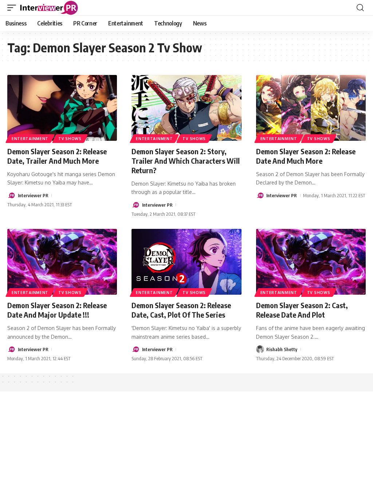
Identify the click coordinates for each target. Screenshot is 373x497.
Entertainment (30, 138)
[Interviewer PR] (49, 7)
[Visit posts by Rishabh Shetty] (260, 349)
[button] (13, 7)
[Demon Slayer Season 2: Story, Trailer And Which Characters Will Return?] (186, 108)
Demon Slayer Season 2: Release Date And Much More (306, 156)
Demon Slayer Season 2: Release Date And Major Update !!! (57, 310)
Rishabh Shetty (281, 349)
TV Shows (70, 138)
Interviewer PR (33, 195)
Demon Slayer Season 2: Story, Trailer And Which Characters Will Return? (185, 161)
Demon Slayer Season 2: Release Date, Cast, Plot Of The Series (181, 310)
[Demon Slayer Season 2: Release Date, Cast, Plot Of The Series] (186, 262)
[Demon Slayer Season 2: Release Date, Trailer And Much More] (62, 108)
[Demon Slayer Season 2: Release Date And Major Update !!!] (62, 262)
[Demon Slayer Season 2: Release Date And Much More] (311, 108)
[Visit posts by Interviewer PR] (11, 195)
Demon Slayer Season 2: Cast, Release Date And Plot (302, 310)
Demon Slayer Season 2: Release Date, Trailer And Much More (57, 156)
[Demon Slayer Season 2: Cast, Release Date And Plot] (311, 262)
